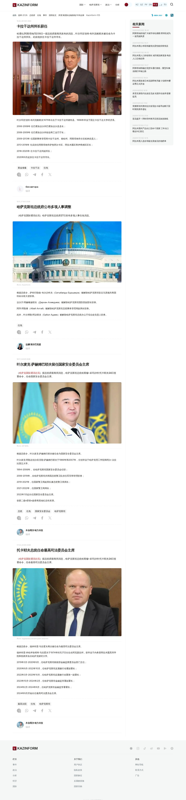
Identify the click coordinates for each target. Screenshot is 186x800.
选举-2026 (22, 15)
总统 (20, 511)
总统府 (32, 15)
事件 (45, 15)
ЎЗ (165, 4)
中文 (155, 4)
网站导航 (139, 764)
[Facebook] (42, 175)
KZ (137, 4)
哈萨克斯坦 (59, 511)
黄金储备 (22, 168)
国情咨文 (53, 15)
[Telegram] (34, 175)
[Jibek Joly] (158, 15)
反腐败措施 (79, 781)
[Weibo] (151, 748)
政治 (15, 770)
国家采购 (78, 786)
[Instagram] (19, 175)
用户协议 (78, 764)
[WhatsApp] (27, 175)
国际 (15, 786)
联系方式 (139, 770)
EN (150, 4)
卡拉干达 (35, 168)
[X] (50, 175)
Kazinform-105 (93, 15)
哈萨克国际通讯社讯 (29, 373)
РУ (146, 4)
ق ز (160, 4)
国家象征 (78, 775)
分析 (117, 5)
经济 (15, 781)
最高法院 (22, 704)
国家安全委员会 (42, 511)
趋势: (15, 15)
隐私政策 (78, 770)
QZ (141, 4)
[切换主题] (128, 4)
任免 (39, 15)
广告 (137, 775)
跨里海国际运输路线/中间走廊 (71, 15)
